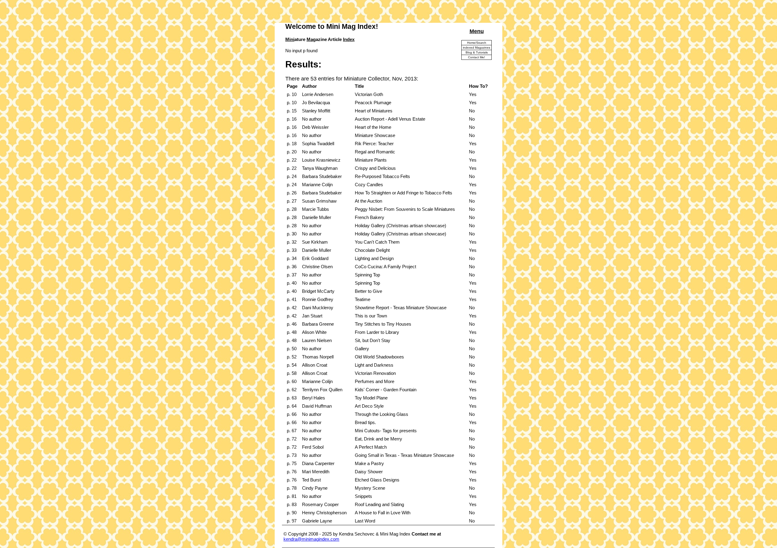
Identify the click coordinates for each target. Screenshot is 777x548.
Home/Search (476, 42)
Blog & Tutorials (477, 52)
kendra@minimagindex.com (311, 539)
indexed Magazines (476, 47)
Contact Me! (476, 57)
